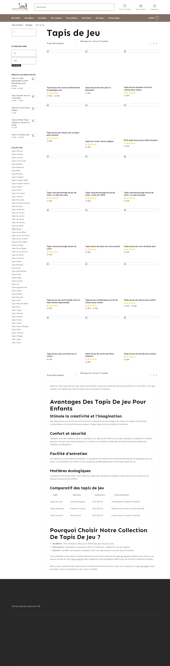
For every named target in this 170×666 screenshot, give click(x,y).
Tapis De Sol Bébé (18, 248)
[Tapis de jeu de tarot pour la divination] (102, 67)
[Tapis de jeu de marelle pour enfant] (141, 333)
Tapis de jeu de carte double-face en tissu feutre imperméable (63, 301)
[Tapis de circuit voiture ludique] (102, 121)
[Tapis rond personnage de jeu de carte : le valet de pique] (141, 172)
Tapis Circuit (16, 190)
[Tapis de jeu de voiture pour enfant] (141, 279)
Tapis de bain (16, 206)
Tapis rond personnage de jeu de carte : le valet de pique (139, 193)
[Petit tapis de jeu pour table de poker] (141, 120)
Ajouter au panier (103, 99)
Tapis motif (15, 300)
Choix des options (64, 101)
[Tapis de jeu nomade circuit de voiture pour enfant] (141, 67)
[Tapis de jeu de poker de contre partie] (102, 226)
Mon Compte (141, 9)
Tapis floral (16, 268)
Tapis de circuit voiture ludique (99, 141)
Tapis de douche (18, 222)
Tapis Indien (16, 274)
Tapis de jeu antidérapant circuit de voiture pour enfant (101, 301)
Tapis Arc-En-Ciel (18, 161)
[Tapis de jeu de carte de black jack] (141, 226)
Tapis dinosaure (17, 258)
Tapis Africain (17, 151)
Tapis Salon (16, 329)
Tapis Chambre (17, 177)
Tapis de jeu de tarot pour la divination (98, 88)
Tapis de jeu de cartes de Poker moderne (99, 355)
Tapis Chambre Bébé (19, 180)
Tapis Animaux (17, 154)
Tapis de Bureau (18, 209)
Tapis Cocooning (18, 193)
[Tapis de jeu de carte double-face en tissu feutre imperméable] (64, 279)
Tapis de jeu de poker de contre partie (102, 246)
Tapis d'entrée (17, 196)
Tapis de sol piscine (19, 252)
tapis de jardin (77, 559)
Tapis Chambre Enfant (20, 183)
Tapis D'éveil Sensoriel (20, 203)
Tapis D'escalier (17, 200)
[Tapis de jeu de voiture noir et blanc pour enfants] (64, 117)
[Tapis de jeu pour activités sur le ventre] (64, 333)
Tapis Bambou (17, 164)
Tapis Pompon (17, 316)
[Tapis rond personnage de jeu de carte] (64, 226)
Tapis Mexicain (17, 297)
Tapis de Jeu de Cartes (20, 235)
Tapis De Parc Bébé (19, 242)
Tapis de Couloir (18, 213)
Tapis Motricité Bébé (19, 303)
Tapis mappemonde (19, 287)
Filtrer (16, 65)
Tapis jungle (16, 277)
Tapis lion (15, 284)
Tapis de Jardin (17, 226)
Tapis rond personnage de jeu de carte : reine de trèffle (100, 193)
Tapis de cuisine (17, 216)
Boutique (29, 25)
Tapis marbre (16, 291)
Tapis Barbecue (17, 167)
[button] (53, 93)
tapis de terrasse (123, 556)
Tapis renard (16, 323)
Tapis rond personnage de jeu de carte (61, 247)
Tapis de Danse (17, 219)
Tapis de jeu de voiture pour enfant (140, 300)
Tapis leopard (17, 281)
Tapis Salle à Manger (20, 326)
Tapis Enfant (16, 261)
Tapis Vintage (17, 336)
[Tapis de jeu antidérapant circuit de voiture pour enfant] (102, 279)
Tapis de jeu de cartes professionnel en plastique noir (63, 88)
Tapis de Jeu (16, 229)
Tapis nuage (16, 310)
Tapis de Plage (17, 245)
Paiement (154, 9)
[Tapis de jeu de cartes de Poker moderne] (102, 333)
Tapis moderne (17, 25)
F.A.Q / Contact (125, 9)
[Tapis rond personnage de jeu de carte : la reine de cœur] (64, 172)
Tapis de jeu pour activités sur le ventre (61, 355)
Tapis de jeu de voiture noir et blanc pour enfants (63, 133)
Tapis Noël (15, 307)
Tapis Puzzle (16, 320)
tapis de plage (142, 566)
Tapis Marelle (16, 294)
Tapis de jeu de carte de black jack (140, 246)
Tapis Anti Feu (17, 157)
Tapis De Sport (17, 255)
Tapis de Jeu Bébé (18, 232)
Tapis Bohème (17, 174)
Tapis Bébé (16, 170)
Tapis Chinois (16, 187)
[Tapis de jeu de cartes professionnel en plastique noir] (64, 67)
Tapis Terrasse (17, 333)
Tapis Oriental (17, 313)
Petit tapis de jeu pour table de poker (141, 140)
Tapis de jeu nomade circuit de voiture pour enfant (138, 88)
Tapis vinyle (16, 339)
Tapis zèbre (16, 342)
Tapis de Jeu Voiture (19, 238)
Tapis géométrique (18, 271)
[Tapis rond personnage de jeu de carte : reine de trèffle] (102, 172)
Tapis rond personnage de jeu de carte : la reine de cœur (61, 193)
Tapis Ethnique (17, 265)
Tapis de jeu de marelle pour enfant (140, 354)
